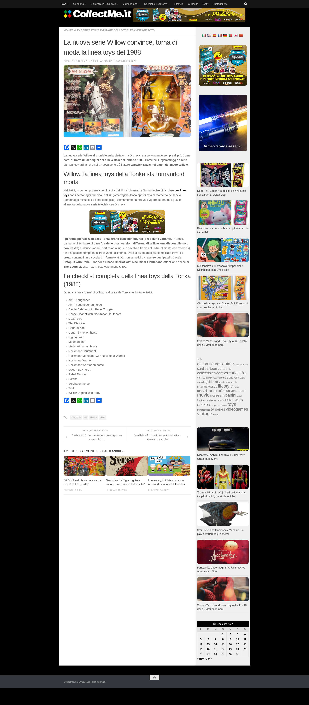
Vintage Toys (145, 30)
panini (230, 395)
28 (215, 654)
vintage (93, 417)
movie (203, 395)
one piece (220, 396)
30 (230, 654)
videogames (237, 409)
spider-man (212, 400)
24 (237, 649)
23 (230, 649)
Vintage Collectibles (117, 30)
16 (230, 644)
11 (245, 639)
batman (244, 364)
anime (228, 363)
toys (85, 417)
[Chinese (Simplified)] (241, 35)
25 (245, 649)
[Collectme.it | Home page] (98, 14)
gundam (223, 382)
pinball (239, 396)
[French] (220, 35)
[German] (225, 35)
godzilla (201, 382)
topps (224, 405)
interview (203, 386)
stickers (204, 404)
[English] (209, 35)
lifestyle (225, 386)
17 (237, 644)
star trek (222, 400)
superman (216, 405)
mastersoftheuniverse (222, 391)
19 (201, 649)
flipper (215, 378)
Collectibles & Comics (103, 4)
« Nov (200, 658)
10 (237, 639)
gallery (234, 377)
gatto (242, 377)
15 (223, 644)
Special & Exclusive (155, 4)
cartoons (224, 369)
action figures (209, 364)
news (212, 396)
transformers (203, 409)
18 (245, 644)
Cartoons (78, 4)
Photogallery (220, 4)
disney (209, 377)
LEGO (213, 386)
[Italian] (204, 35)
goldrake (212, 382)
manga (236, 387)
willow (102, 417)
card (200, 369)
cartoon (211, 368)
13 (208, 644)
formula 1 (223, 377)
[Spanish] (215, 35)
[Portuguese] (231, 35)
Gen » (209, 658)
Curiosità (193, 4)
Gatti (205, 4)
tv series (218, 409)
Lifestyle (178, 4)
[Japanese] (236, 35)
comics (222, 373)
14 (215, 644)
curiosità (236, 373)
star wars (235, 400)
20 (208, 649)
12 (201, 644)
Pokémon (201, 400)
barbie (236, 365)
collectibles (76, 417)
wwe (215, 414)
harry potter (233, 382)
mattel (242, 391)
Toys (63, 4)
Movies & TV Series (77, 30)
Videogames (130, 4)
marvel (202, 391)
